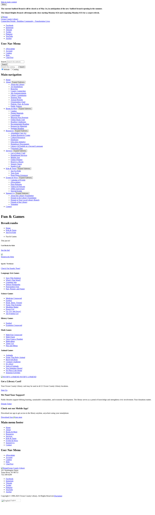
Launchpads (15, 115)
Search (3, 62)
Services (9, 151)
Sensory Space (16, 164)
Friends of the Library (19, 202)
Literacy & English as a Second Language (27, 146)
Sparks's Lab (15, 166)
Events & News (12, 178)
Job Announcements (18, 93)
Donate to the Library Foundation (23, 198)
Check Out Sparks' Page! (10, 268)
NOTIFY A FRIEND (27, 377)
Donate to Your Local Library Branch (25, 200)
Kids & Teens (11, 168)
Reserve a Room (17, 162)
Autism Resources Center (20, 135)
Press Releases (16, 184)
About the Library (17, 84)
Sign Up (4, 390)
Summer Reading (17, 128)
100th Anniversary (18, 189)
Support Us (10, 193)
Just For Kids (16, 171)
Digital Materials (17, 113)
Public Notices (16, 106)
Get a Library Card (18, 153)
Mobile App (15, 157)
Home (8, 80)
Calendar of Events (18, 180)
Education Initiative (18, 142)
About (8, 82)
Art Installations (17, 87)
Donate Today (6, 404)
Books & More (11, 109)
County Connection (18, 91)
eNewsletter (10, 49)
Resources (10, 131)
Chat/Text (9, 57)
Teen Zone (15, 173)
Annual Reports (17, 100)
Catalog (9, 53)
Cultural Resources (18, 137)
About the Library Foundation (22, 196)
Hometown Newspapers (20, 144)
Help (8, 55)
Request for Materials (19, 126)
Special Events (16, 191)
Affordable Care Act (18, 133)
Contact (9, 206)
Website (7, 69)
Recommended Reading (20, 124)
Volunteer (14, 204)
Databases (14, 140)
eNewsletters (15, 182)
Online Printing (16, 160)
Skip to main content (9, 2)
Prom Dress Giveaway (19, 175)
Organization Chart (18, 102)
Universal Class (17, 148)
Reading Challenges (18, 122)
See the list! (5, 250)
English (13, 500)
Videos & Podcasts (18, 187)
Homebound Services (19, 155)
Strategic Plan (16, 98)
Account (9, 51)
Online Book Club (18, 120)
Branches (14, 89)
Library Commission (18, 95)
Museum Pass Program (19, 117)
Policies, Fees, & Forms (20, 104)
